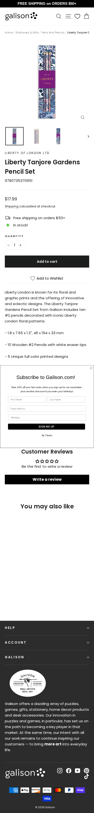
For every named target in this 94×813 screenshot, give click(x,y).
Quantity (14, 236)
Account (16, 642)
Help (10, 628)
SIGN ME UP (46, 426)
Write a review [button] (47, 479)
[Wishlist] (77, 16)
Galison (14, 657)
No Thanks (47, 435)
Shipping (12, 206)
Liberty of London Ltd (27, 153)
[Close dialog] (91, 368)
